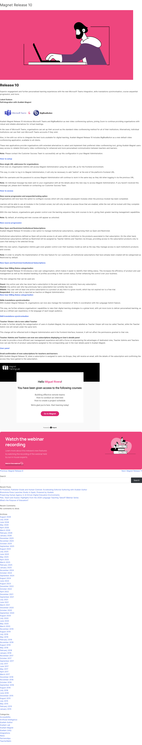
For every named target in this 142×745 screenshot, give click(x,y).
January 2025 (6, 567)
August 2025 (5, 549)
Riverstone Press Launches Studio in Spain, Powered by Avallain (27, 492)
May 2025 (4, 557)
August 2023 (5, 583)
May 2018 (4, 647)
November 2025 (7, 541)
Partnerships (5, 738)
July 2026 (4, 519)
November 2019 (6, 629)
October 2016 (6, 682)
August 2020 (5, 615)
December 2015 (6, 696)
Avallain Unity (5, 730)
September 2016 (7, 685)
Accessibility (5, 717)
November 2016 (6, 680)
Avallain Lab (5, 725)
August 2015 (5, 698)
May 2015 (4, 704)
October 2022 (6, 589)
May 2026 (4, 525)
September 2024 (7, 575)
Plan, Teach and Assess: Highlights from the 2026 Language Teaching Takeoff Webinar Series (39, 498)
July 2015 (4, 701)
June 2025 (4, 554)
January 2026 (6, 535)
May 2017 (4, 669)
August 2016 (5, 688)
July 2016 (4, 690)
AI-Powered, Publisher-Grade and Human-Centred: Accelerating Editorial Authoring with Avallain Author (43, 490)
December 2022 (7, 586)
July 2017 (4, 664)
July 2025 (4, 551)
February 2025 (6, 565)
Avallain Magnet (6, 728)
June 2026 (4, 522)
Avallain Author (6, 722)
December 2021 (6, 594)
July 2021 (4, 599)
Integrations (5, 733)
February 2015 (6, 706)
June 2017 (4, 666)
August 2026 (5, 517)
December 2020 (7, 607)
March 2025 (5, 562)
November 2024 (7, 570)
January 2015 (5, 709)
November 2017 (6, 656)
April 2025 (4, 559)
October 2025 (6, 543)
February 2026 (6, 533)
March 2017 (5, 674)
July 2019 (4, 634)
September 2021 (7, 597)
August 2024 (5, 578)
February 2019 (6, 639)
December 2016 (6, 677)
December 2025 (7, 538)
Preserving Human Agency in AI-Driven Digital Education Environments (30, 495)
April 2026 (4, 527)
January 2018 (5, 653)
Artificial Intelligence (8, 720)
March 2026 (5, 530)
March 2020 (5, 626)
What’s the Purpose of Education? (14, 500)
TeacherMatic (5, 741)
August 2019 (5, 631)
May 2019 (4, 637)
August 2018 (5, 645)
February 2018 (6, 650)
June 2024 (4, 581)
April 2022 (4, 591)
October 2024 (6, 573)
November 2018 (6, 642)
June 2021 (4, 602)
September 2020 (7, 613)
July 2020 (4, 618)
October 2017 (5, 658)
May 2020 (4, 623)
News (2, 736)
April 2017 (4, 672)
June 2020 (4, 621)
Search (3, 476)
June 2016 (4, 693)
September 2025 (7, 546)
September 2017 (7, 661)
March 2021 (5, 605)
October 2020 (6, 610)
